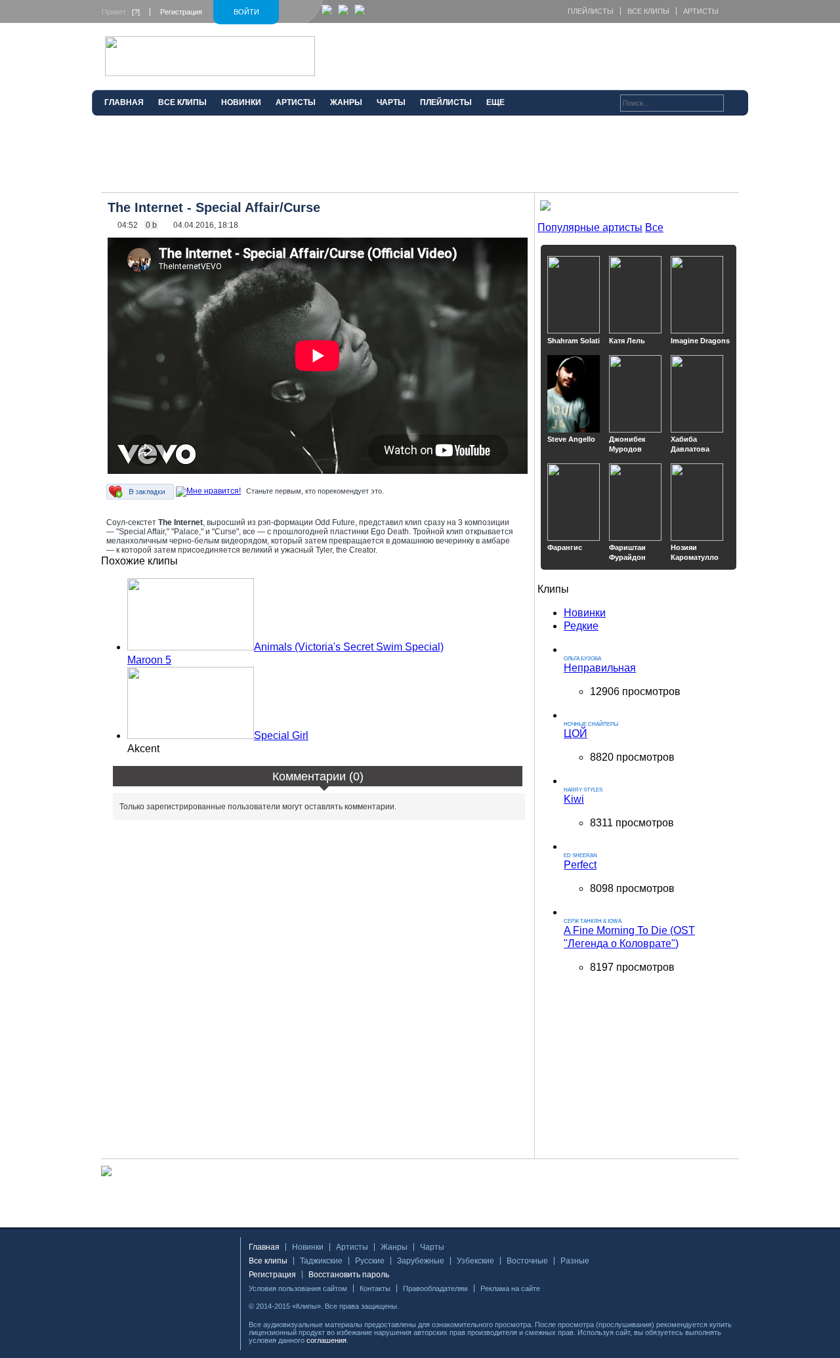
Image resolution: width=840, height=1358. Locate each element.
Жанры (394, 1247)
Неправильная (600, 667)
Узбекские (475, 1260)
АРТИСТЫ (296, 102)
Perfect (580, 864)
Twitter (429, 1306)
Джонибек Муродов (627, 443)
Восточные (527, 1260)
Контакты (375, 1288)
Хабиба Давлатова (690, 443)
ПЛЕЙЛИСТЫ (446, 102)
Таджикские (321, 1260)
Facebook (413, 1306)
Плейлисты (591, 11)
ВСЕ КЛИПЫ (182, 102)
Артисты (701, 11)
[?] (136, 12)
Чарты (432, 1247)
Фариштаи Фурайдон (627, 552)
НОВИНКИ (241, 102)
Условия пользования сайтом (298, 1288)
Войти (246, 12)
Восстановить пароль (348, 1274)
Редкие (581, 625)
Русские (370, 1260)
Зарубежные (420, 1260)
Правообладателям (435, 1288)
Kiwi (574, 799)
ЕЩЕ (495, 102)
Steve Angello (571, 439)
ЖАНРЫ (346, 102)
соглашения (326, 1340)
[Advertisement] (420, 159)
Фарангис (564, 547)
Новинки (585, 612)
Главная (264, 1247)
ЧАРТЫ (391, 102)
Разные (574, 1260)
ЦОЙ (575, 733)
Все (654, 227)
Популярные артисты (589, 227)
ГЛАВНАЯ (124, 102)
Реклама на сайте (510, 1288)
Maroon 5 (149, 660)
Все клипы (648, 11)
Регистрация (181, 12)
